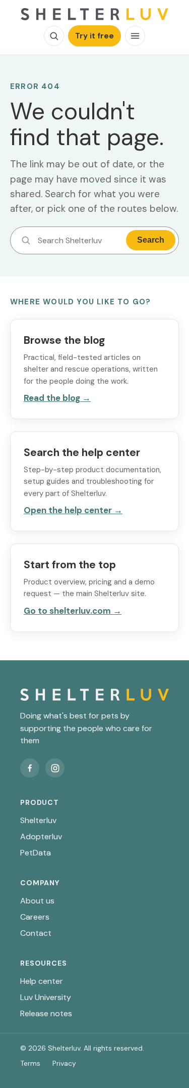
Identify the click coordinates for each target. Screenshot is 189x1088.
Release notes (46, 1013)
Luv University (45, 997)
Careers (34, 917)
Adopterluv (41, 836)
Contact (35, 933)
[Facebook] (29, 768)
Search (150, 240)
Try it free (94, 36)
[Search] (54, 36)
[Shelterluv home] (94, 14)
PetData (35, 852)
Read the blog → (57, 397)
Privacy (64, 1063)
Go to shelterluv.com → (72, 610)
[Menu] (135, 36)
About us (37, 900)
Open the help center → (73, 510)
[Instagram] (55, 768)
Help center (41, 981)
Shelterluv (38, 820)
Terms (30, 1063)
